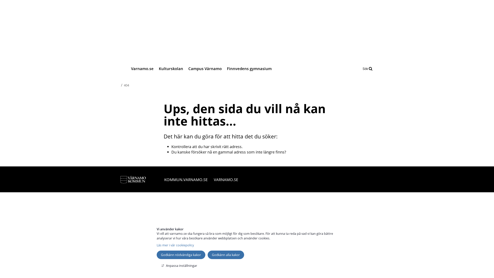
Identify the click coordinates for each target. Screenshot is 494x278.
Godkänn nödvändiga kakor (181, 255)
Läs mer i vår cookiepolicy (175, 245)
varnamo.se (226, 179)
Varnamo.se (142, 68)
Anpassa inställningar (181, 266)
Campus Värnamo (205, 68)
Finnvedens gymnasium (249, 68)
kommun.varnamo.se (186, 179)
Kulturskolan (171, 68)
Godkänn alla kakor (226, 255)
